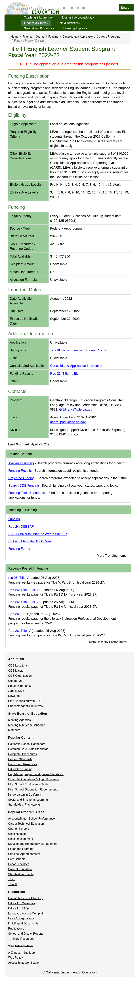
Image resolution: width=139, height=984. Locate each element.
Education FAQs (18, 908)
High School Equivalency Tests (28, 784)
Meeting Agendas (19, 720)
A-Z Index (14, 952)
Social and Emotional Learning (28, 799)
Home (14, 36)
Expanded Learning (20, 849)
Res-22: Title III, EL (64, 373)
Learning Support (74, 28)
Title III (12, 884)
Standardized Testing (21, 874)
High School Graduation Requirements (33, 789)
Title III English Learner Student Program (79, 350)
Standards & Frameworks (24, 804)
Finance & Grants (35, 23)
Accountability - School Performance (31, 818)
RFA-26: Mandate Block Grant (30, 541)
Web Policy (15, 957)
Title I (11, 879)
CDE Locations (18, 665)
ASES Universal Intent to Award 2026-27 (37, 533)
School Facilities (18, 864)
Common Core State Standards (28, 749)
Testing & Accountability (77, 17)
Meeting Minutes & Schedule (26, 725)
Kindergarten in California (24, 794)
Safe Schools (16, 859)
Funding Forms (19, 548)
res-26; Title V (18, 577)
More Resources (23, 938)
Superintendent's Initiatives (25, 706)
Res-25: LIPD (18, 613)
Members (14, 730)
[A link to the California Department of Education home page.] (32, 8)
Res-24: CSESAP (21, 526)
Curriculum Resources (22, 764)
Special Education (20, 869)
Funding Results (20, 470)
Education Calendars (21, 903)
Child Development (20, 839)
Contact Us (15, 681)
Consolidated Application (78, 36)
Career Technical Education (26, 823)
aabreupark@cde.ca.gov (68, 421)
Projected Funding (21, 477)
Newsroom (15, 696)
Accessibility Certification (24, 962)
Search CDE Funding (23, 485)
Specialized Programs (38, 28)
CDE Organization (20, 675)
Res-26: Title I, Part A (23, 601)
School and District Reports (25, 933)
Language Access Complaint (26, 913)
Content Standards (20, 759)
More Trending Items (112, 555)
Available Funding (21, 463)
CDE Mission (16, 670)
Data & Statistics (68, 23)
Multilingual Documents (23, 923)
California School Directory (25, 898)
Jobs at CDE (16, 690)
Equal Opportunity (19, 686)
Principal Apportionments (24, 854)
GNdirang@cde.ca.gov (75, 409)
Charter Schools (18, 828)
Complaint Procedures (22, 754)
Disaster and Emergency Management (32, 844)
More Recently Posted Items (108, 641)
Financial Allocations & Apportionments (33, 779)
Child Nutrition (17, 834)
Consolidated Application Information (76, 365)
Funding (53, 36)
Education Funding (20, 769)
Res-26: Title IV (19, 630)
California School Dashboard (26, 744)
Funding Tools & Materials (27, 492)
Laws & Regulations (21, 918)
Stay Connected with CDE (25, 701)
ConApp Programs (108, 36)
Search (126, 7)
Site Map (29, 952)
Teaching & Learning (37, 17)
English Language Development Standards (36, 774)
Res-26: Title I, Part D (24, 589)
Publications (16, 928)
